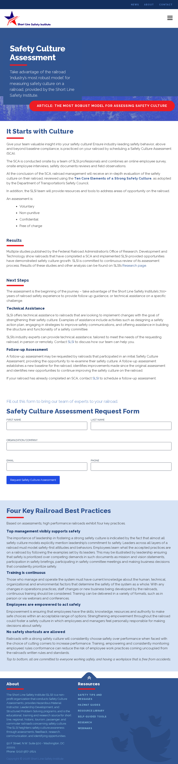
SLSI (71, 342)
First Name (14, 419)
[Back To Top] (89, 678)
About (149, 4)
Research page (134, 266)
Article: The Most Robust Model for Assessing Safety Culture (102, 106)
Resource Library (91, 710)
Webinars (85, 728)
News (135, 4)
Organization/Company (22, 440)
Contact (166, 4)
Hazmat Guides (89, 705)
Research (85, 722)
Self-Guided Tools (92, 716)
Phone (95, 460)
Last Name (98, 419)
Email (10, 460)
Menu (170, 18)
